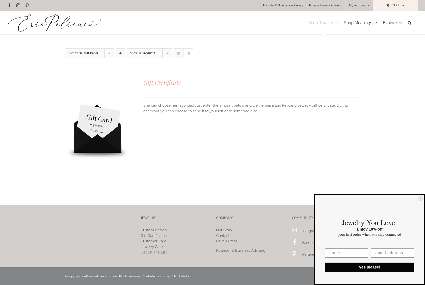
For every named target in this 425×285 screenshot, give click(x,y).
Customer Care (153, 241)
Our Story (224, 230)
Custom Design (154, 230)
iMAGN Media (179, 276)
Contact (222, 236)
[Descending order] (120, 53)
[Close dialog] (420, 198)
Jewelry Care (152, 247)
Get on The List (154, 252)
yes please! (369, 267)
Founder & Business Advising (240, 250)
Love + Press (226, 241)
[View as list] (188, 53)
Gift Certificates (154, 236)
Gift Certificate (162, 82)
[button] (409, 22)
